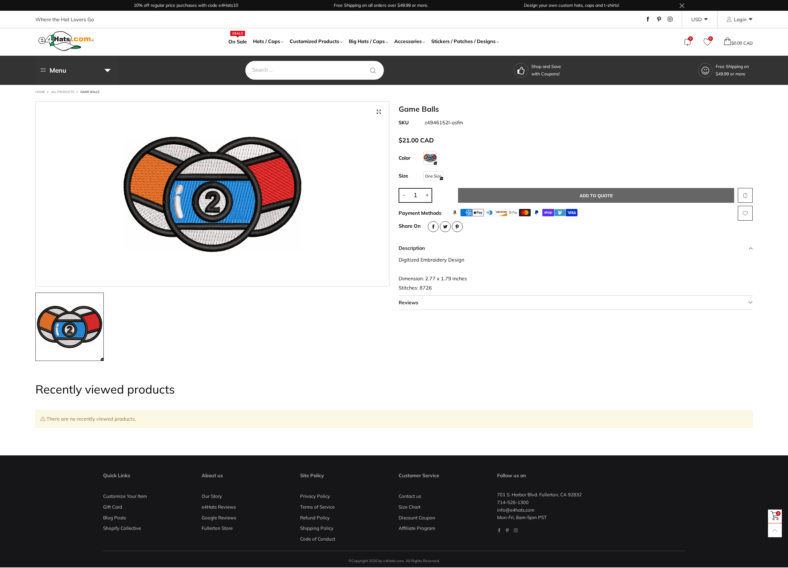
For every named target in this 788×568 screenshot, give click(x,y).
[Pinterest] (659, 19)
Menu (58, 70)
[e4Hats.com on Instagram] (515, 530)
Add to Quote (596, 195)
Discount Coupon (417, 518)
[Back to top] (775, 530)
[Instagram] (670, 19)
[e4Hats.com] (66, 41)
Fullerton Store (217, 528)
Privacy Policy (315, 496)
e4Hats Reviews (219, 507)
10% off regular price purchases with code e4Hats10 (171, 5)
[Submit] (373, 70)
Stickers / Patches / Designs (463, 41)
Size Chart (409, 507)
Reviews (408, 302)
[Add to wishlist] (745, 213)
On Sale (237, 41)
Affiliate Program (417, 528)
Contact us (410, 496)
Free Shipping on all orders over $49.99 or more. (367, 5)
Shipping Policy (316, 528)
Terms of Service (317, 507)
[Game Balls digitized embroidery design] (212, 194)
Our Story (212, 496)
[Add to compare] (745, 195)
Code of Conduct (317, 539)
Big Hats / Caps (367, 41)
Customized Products (314, 41)
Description (412, 248)
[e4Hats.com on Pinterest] (507, 530)
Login (740, 19)
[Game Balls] (430, 158)
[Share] (433, 226)
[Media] (378, 112)
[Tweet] (445, 226)
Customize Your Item (125, 496)
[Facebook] (647, 19)
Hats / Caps (266, 41)
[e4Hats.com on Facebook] (499, 530)
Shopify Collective (122, 528)
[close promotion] (681, 5)
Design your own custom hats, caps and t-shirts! (557, 5)
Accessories (408, 41)
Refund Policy (315, 518)
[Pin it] (457, 226)
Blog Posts (114, 518)
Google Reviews (219, 518)
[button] (403, 195)
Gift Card (112, 507)
